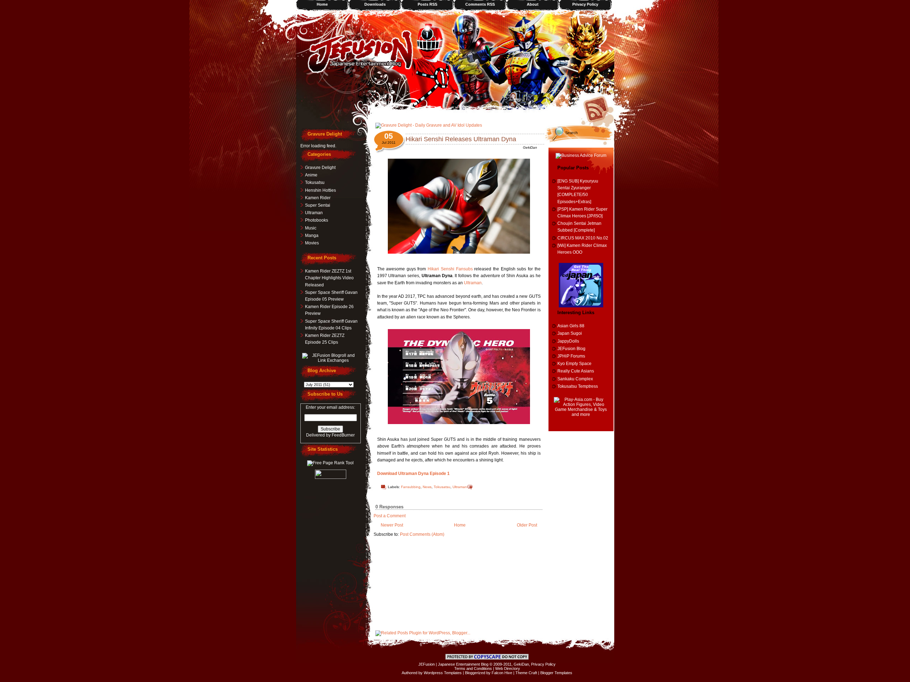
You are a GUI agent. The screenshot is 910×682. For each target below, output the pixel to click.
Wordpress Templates (443, 673)
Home (322, 4)
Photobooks (316, 220)
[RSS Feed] (598, 108)
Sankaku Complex (575, 378)
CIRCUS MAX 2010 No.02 (582, 238)
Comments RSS (480, 4)
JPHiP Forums (571, 356)
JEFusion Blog (571, 348)
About (533, 4)
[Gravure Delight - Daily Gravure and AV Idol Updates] (429, 125)
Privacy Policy (585, 4)
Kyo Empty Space (574, 363)
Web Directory (507, 668)
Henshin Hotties (320, 190)
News (427, 487)
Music (310, 228)
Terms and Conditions (473, 668)
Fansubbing (411, 487)
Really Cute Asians (575, 371)
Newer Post (392, 525)
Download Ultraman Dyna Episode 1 (413, 473)
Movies (312, 242)
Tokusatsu (442, 487)
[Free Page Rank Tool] (330, 462)
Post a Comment (390, 515)
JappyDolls (568, 341)
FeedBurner (343, 435)
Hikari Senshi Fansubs (450, 268)
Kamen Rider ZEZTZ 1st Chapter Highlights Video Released (329, 278)
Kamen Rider (318, 197)
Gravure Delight (320, 167)
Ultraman (473, 282)
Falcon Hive (502, 673)
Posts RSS (427, 4)
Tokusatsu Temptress (577, 386)
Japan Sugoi (569, 333)
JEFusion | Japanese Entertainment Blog (453, 664)
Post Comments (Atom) (422, 534)
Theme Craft (526, 673)
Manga (311, 235)
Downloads (375, 4)
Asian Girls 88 (570, 325)
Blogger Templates (556, 673)
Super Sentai (317, 205)
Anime (311, 175)
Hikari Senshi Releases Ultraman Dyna (461, 139)
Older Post (527, 525)
